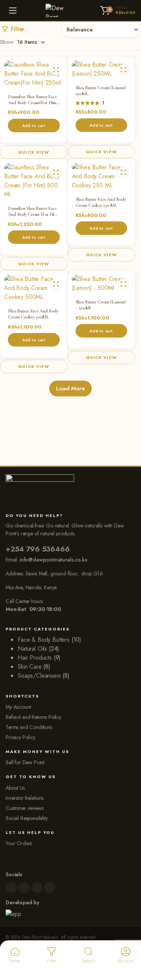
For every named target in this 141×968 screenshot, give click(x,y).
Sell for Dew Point (25, 762)
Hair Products (35, 657)
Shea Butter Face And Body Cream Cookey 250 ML (101, 202)
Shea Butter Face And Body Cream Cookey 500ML (33, 314)
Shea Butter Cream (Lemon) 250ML (101, 91)
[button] (116, 10)
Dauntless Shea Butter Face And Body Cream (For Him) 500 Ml (33, 211)
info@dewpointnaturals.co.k (52, 559)
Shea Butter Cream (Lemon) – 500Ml (101, 305)
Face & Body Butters (44, 639)
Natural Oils (32, 648)
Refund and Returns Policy (33, 717)
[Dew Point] (58, 10)
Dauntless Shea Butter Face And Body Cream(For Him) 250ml (33, 100)
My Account (18, 707)
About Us (15, 788)
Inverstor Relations (25, 798)
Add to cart (33, 125)
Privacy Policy (20, 737)
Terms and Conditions (29, 727)
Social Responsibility (27, 818)
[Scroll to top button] (128, 934)
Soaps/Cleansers (39, 675)
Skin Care (30, 666)
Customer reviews (24, 808)
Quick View (33, 152)
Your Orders (19, 843)
